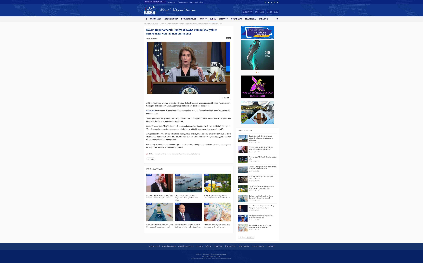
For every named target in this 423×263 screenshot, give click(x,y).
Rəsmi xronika (171, 19)
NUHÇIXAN (151, 111)
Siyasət (203, 19)
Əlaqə (201, 2)
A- (222, 98)
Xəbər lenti (155, 19)
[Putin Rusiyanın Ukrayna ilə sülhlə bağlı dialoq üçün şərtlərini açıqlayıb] (188, 212)
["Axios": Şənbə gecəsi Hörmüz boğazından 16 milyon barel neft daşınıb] (188, 183)
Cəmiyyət (223, 19)
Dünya (213, 19)
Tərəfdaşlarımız (182, 2)
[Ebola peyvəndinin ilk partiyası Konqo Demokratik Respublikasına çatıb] (159, 212)
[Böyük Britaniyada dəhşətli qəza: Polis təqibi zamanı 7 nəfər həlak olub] (217, 183)
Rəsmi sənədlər (188, 19)
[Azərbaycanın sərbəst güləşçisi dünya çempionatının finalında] (243, 218)
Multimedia (250, 19)
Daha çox (263, 19)
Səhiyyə (270, 246)
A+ (228, 98)
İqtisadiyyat (236, 19)
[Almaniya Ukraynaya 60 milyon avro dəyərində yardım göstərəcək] (217, 212)
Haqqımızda (171, 2)
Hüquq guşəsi (193, 2)
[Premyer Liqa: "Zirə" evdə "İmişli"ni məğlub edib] (243, 159)
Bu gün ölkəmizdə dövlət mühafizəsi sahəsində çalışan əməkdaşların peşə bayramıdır (261, 138)
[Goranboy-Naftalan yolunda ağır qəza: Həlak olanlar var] (243, 179)
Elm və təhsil (258, 246)
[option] (257, 55)
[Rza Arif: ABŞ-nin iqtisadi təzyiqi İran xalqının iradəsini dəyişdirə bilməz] (159, 183)
